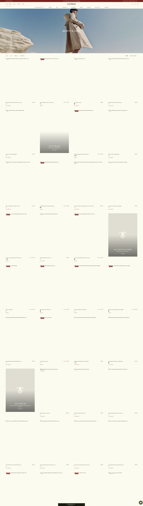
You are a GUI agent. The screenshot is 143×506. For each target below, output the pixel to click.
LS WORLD (18, 4)
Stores (23, 4)
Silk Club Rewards (126, 1)
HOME (14, 4)
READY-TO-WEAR (9, 4)
